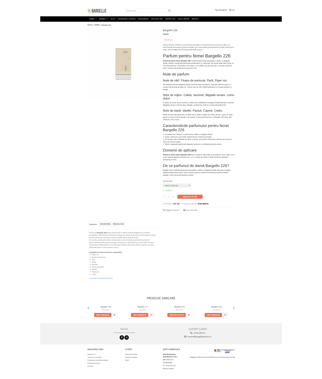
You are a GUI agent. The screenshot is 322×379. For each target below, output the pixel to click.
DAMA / (97, 25)
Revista (195, 19)
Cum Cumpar (183, 19)
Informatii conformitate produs (101, 278)
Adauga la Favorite (172, 210)
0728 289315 (199, 333)
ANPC (127, 360)
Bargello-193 (216, 307)
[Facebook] (122, 337)
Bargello (166, 34)
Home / (90, 25)
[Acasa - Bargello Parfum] (100, 10)
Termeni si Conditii (94, 357)
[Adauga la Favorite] (114, 315)
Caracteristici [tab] (105, 224)
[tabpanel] (123, 64)
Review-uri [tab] (118, 224)
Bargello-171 (142, 307)
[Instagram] (126, 337)
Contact (90, 366)
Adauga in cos (190, 196)
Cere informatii (191, 210)
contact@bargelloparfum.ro (199, 336)
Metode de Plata (131, 354)
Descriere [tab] (93, 224)
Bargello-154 (106, 307)
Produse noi (157, 19)
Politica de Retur (131, 357)
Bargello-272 (179, 307)
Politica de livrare (93, 363)
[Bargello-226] (123, 64)
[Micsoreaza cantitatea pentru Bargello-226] (165, 197)
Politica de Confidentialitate (97, 360)
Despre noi (170, 19)
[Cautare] (169, 11)
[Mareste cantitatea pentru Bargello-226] (173, 197)
